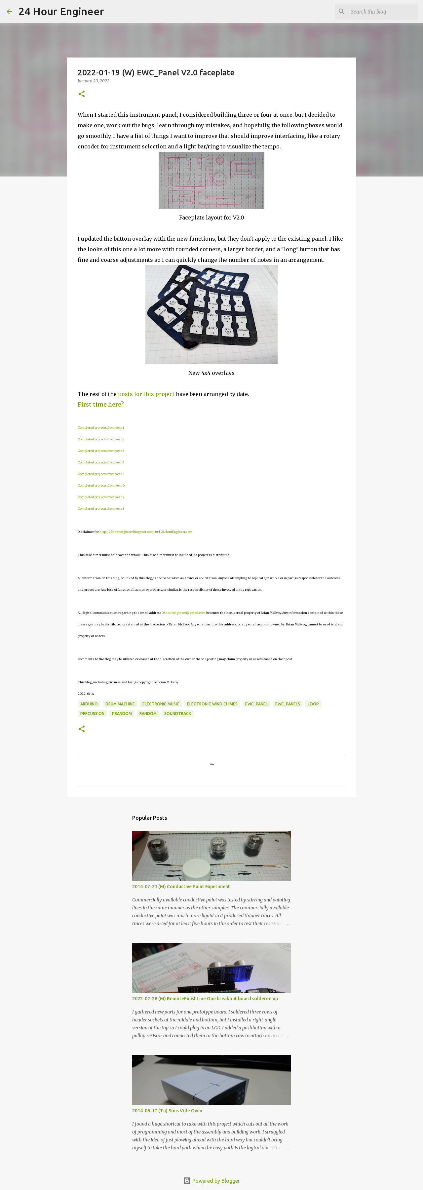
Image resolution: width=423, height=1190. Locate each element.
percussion (92, 713)
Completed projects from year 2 (101, 439)
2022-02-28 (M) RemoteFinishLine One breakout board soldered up (205, 998)
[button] (82, 94)
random (148, 713)
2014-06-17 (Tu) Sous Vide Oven (167, 1110)
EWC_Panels (287, 704)
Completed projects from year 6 (101, 485)
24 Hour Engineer (61, 11)
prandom (122, 713)
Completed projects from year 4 (101, 462)
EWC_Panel (256, 704)
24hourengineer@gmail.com (184, 613)
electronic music (160, 704)
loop (313, 704)
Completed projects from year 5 (101, 474)
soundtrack (177, 713)
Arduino (89, 704)
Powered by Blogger (215, 1181)
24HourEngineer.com (176, 532)
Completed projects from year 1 (101, 427)
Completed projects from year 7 (101, 497)
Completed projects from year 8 (101, 508)
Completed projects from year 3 (101, 451)
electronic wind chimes (212, 704)
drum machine (120, 704)
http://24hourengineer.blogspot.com (126, 532)
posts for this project (146, 394)
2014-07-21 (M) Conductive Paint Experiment (181, 886)
